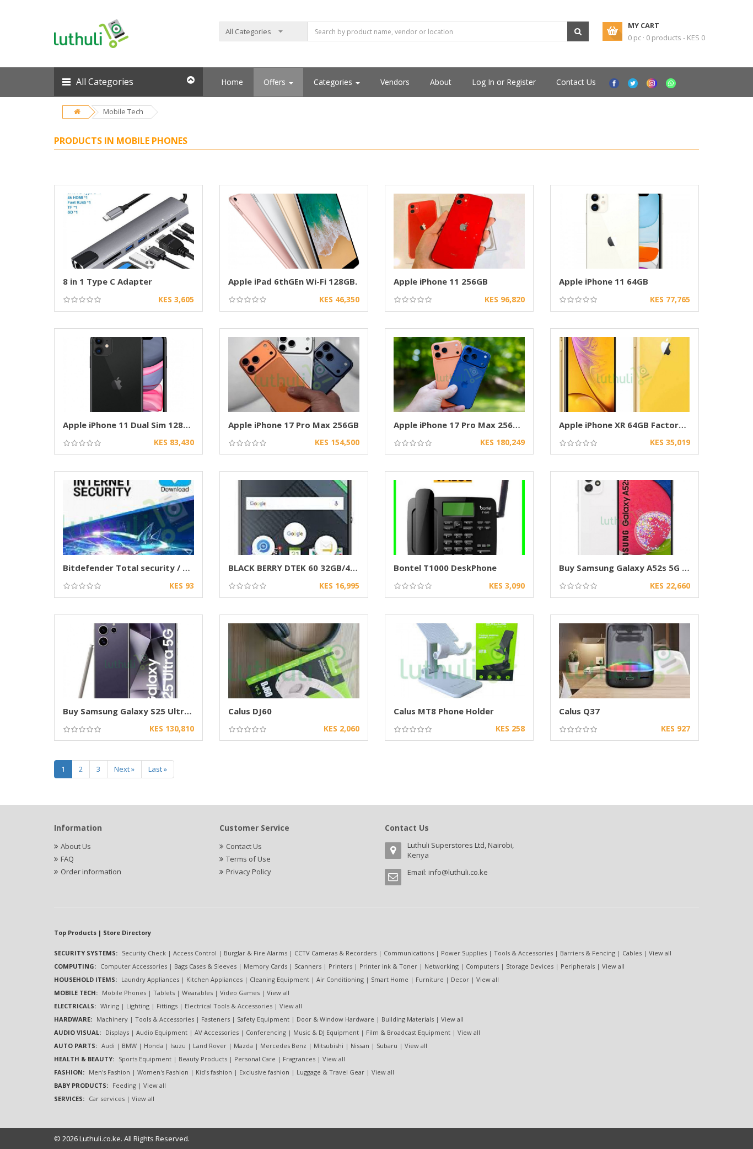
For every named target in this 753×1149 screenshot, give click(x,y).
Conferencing (266, 1032)
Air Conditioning (340, 979)
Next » (124, 769)
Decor (460, 979)
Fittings (167, 1006)
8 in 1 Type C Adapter (107, 281)
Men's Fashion (109, 1072)
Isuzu (178, 1045)
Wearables (197, 992)
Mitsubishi (328, 1045)
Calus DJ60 (250, 711)
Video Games (240, 992)
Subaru (386, 1045)
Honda (153, 1045)
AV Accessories (217, 1032)
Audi (108, 1045)
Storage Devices (529, 966)
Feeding (124, 1085)
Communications (409, 953)
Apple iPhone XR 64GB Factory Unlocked (641, 424)
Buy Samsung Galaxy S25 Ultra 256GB (140, 711)
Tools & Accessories (523, 953)
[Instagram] (653, 82)
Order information (91, 872)
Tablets (164, 992)
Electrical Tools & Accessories (228, 1006)
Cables (632, 953)
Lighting (137, 1006)
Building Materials (407, 1019)
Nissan (360, 1045)
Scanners (307, 966)
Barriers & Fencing (587, 953)
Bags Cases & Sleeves (205, 966)
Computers (482, 966)
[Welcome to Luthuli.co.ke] (91, 33)
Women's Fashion (163, 1072)
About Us (76, 846)
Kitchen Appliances (214, 979)
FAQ (67, 859)
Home (232, 82)
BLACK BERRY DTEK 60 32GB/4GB (295, 567)
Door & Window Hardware (335, 1019)
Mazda (243, 1045)
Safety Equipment (263, 1019)
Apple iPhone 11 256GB (441, 281)
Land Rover (210, 1045)
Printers (340, 966)
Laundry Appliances (150, 979)
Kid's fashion (214, 1072)
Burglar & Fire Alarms (255, 953)
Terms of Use (248, 859)
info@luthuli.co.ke (458, 872)
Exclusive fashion (264, 1072)
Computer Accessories (133, 966)
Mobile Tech (123, 111)
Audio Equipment (161, 1032)
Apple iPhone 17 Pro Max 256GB (293, 424)
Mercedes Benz (283, 1045)
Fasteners (215, 1019)
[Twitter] (634, 82)
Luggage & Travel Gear (330, 1072)
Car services (107, 1098)
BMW (129, 1045)
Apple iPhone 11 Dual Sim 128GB (129, 424)
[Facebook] (615, 82)
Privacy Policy (248, 872)
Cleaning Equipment (279, 979)
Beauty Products (203, 1059)
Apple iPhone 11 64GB (603, 281)
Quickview (129, 191)
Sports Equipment (145, 1059)
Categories (334, 82)
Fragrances (299, 1059)
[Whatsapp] (672, 82)
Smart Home (389, 979)
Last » (157, 769)
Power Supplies (464, 953)
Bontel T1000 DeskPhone (445, 567)
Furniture (430, 979)
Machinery (112, 1019)
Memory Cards (265, 966)
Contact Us (576, 82)
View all (660, 953)
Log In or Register (504, 82)
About (440, 82)
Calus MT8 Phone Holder (444, 711)
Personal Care (255, 1059)
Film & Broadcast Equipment (408, 1032)
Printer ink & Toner (388, 966)
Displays (117, 1032)
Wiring (109, 1006)
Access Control (195, 953)
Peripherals (578, 966)
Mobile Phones (124, 992)
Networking (441, 966)
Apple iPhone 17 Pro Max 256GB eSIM (470, 424)
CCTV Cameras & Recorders (335, 953)
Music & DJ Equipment (326, 1032)
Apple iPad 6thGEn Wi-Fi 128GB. (292, 281)
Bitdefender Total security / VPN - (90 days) (154, 567)
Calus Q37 (579, 711)
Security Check (144, 953)
